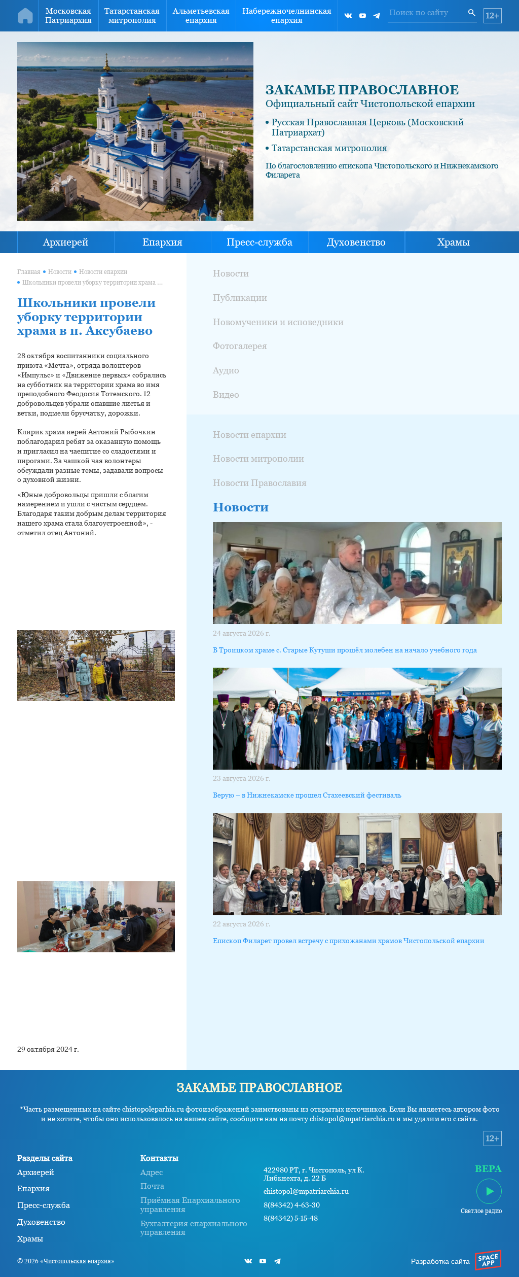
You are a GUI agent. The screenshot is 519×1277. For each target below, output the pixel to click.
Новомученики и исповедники (278, 322)
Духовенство (356, 242)
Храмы (453, 242)
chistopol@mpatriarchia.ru (306, 1191)
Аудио (226, 370)
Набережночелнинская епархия (286, 15)
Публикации (240, 297)
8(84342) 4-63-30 (292, 1205)
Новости (59, 271)
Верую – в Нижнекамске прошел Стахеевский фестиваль (307, 795)
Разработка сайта (440, 1261)
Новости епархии (103, 271)
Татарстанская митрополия (132, 15)
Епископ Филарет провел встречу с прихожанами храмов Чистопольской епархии (349, 941)
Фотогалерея (240, 345)
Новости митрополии (258, 458)
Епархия (162, 242)
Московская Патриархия (68, 15)
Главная (29, 271)
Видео (226, 394)
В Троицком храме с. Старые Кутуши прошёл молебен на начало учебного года (345, 650)
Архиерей (65, 242)
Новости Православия (260, 482)
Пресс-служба (259, 242)
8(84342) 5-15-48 (291, 1218)
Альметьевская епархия (201, 15)
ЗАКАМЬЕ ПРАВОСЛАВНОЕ (362, 90)
